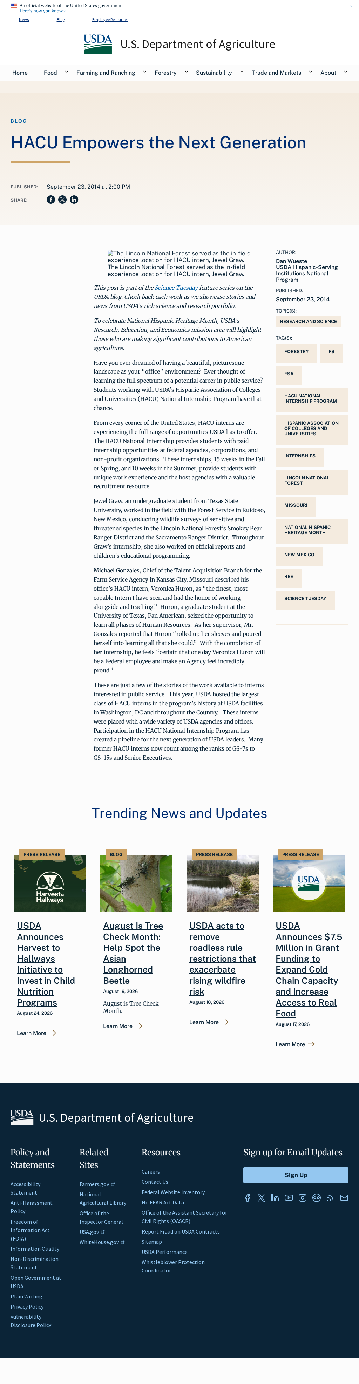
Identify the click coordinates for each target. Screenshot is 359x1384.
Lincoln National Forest (307, 480)
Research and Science (308, 321)
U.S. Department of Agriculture (197, 43)
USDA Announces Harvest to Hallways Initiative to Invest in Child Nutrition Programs (46, 964)
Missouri (295, 505)
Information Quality (35, 1248)
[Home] (98, 52)
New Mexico (299, 554)
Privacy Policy (27, 1306)
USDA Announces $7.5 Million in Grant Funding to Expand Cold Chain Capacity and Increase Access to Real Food (309, 969)
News (24, 19)
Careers (151, 1171)
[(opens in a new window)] (247, 1198)
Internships (300, 455)
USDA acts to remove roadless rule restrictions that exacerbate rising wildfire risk (222, 958)
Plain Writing (26, 1296)
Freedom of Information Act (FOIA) (30, 1230)
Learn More (31, 1033)
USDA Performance (165, 1251)
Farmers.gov (94, 1184)
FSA (288, 373)
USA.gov (89, 1231)
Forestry (296, 351)
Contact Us (155, 1181)
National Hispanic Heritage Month (307, 530)
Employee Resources (110, 19)
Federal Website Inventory (173, 1192)
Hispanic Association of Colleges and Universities (311, 428)
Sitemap (152, 1241)
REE (288, 576)
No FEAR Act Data (163, 1202)
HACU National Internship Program (310, 398)
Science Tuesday (176, 287)
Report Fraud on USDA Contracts (181, 1231)
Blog (61, 19)
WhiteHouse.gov (99, 1241)
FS (331, 351)
